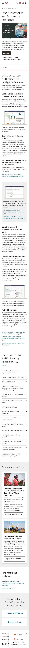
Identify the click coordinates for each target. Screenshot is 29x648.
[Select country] (20, 3)
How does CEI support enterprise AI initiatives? (11, 442)
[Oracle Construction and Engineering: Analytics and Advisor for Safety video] (14, 30)
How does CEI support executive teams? (12, 430)
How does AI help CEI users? (9, 407)
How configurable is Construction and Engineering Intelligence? (12, 448)
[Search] (17, 3)
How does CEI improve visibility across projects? (12, 395)
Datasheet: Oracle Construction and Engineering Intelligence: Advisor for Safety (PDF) (13, 338)
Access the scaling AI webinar (13, 514)
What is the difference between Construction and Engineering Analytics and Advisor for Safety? (12, 388)
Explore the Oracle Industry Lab (10, 581)
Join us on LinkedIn (14, 613)
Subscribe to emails (6, 639)
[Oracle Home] (6, 3)
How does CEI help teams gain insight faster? (12, 401)
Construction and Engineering (10, 8)
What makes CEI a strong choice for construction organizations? (11, 455)
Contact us (6, 53)
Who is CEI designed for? (8, 381)
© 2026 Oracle (5, 633)
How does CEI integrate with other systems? (11, 436)
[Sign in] (23, 3)
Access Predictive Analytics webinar (13, 559)
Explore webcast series (8, 589)
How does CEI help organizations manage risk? (11, 412)
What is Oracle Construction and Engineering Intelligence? (10, 372)
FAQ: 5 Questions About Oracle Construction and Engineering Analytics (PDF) (13, 212)
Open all (4, 365)
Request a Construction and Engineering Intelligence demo (12, 58)
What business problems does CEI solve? (13, 377)
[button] (3, 3)
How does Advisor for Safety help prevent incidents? (11, 419)
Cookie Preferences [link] (6, 636)
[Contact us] (26, 3)
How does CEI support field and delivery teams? (12, 425)
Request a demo (14, 622)
